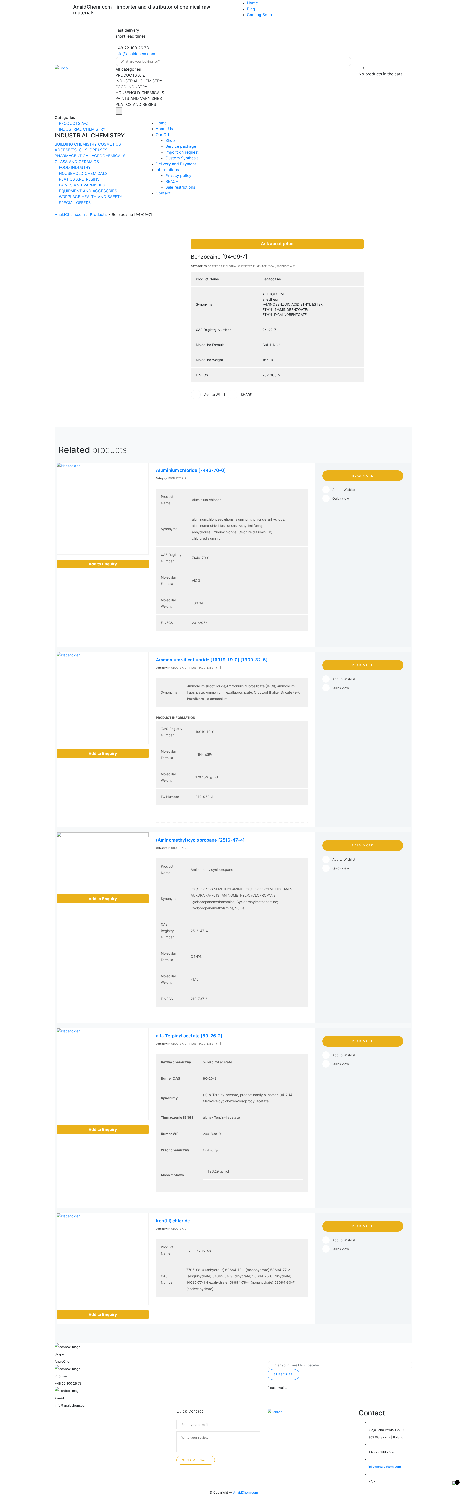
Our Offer (164, 134)
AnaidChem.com (245, 1492)
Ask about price (277, 243)
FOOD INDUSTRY (74, 167)
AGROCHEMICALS (108, 155)
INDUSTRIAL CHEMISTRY (82, 129)
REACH (172, 181)
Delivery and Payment (176, 163)
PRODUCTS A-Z (73, 123)
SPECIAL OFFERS (74, 202)
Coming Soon (259, 14)
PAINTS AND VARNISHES (81, 185)
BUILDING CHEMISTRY (76, 144)
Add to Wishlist (343, 490)
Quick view (340, 498)
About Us (164, 128)
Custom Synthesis (181, 157)
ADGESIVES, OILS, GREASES (81, 149)
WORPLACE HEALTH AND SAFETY (90, 196)
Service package (180, 146)
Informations (167, 169)
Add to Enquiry (103, 564)
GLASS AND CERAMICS (77, 161)
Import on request (182, 152)
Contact (163, 193)
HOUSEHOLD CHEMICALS (83, 173)
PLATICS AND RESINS (78, 179)
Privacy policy (178, 175)
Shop (170, 140)
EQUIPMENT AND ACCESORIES (87, 190)
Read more (362, 475)
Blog (251, 8)
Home (252, 2)
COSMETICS (109, 144)
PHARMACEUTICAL (73, 155)
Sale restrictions (180, 187)
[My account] (361, 62)
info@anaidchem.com (135, 53)
